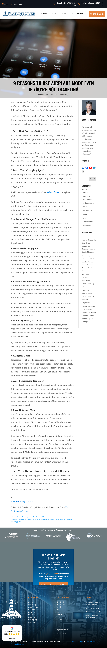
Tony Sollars (44, 95)
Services (53, 14)
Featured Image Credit (22, 501)
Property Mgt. (33, 620)
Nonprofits (32, 617)
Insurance (31, 610)
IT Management (89, 207)
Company (79, 14)
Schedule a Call (97, 14)
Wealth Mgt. (32, 622)
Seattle (58, 612)
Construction (32, 612)
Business (86, 192)
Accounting (32, 605)
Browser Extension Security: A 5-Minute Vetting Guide (88, 281)
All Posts (85, 189)
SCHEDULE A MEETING (53, 584)
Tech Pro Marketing (17, 644)
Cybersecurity (88, 203)
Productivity (64, 95)
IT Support (87, 211)
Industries (66, 14)
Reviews (44, 14)
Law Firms (31, 602)
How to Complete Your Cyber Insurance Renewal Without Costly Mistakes (89, 246)
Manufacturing (33, 607)
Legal (82, 641)
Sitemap (74, 641)
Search (92, 179)
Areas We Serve (91, 641)
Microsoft (87, 214)
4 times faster (53, 192)
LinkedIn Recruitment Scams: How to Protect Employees (88, 297)
